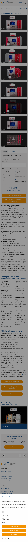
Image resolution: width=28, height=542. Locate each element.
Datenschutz (4, 538)
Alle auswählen (14, 534)
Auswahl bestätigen (14, 530)
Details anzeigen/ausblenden (10, 522)
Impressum (10, 538)
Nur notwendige (14, 526)
